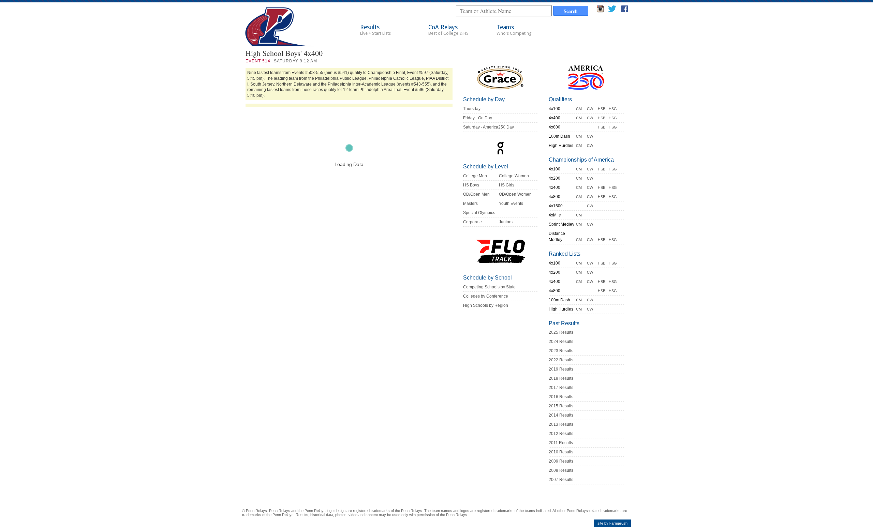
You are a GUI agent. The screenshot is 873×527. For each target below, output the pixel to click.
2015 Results (561, 406)
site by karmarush (612, 523)
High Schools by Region (485, 305)
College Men (475, 176)
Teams (514, 30)
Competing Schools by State (489, 287)
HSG (613, 109)
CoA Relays (448, 30)
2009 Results (561, 461)
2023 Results (561, 350)
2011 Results (561, 442)
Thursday (471, 108)
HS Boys (471, 185)
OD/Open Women (515, 194)
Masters (470, 203)
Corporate (472, 222)
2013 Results (561, 424)
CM (579, 109)
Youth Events (511, 203)
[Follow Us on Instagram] (600, 10)
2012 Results (561, 433)
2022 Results (561, 360)
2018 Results (561, 378)
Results (375, 30)
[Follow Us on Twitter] (612, 10)
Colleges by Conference (485, 296)
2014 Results (561, 415)
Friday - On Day (477, 118)
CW (590, 109)
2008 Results (561, 470)
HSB (601, 109)
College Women (514, 176)
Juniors (506, 222)
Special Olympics (479, 212)
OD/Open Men (476, 194)
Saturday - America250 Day (488, 127)
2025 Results (561, 332)
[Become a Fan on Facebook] (624, 10)
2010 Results (561, 452)
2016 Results (561, 396)
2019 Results (561, 369)
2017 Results (561, 387)
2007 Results (561, 479)
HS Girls (506, 185)
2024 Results (561, 341)
